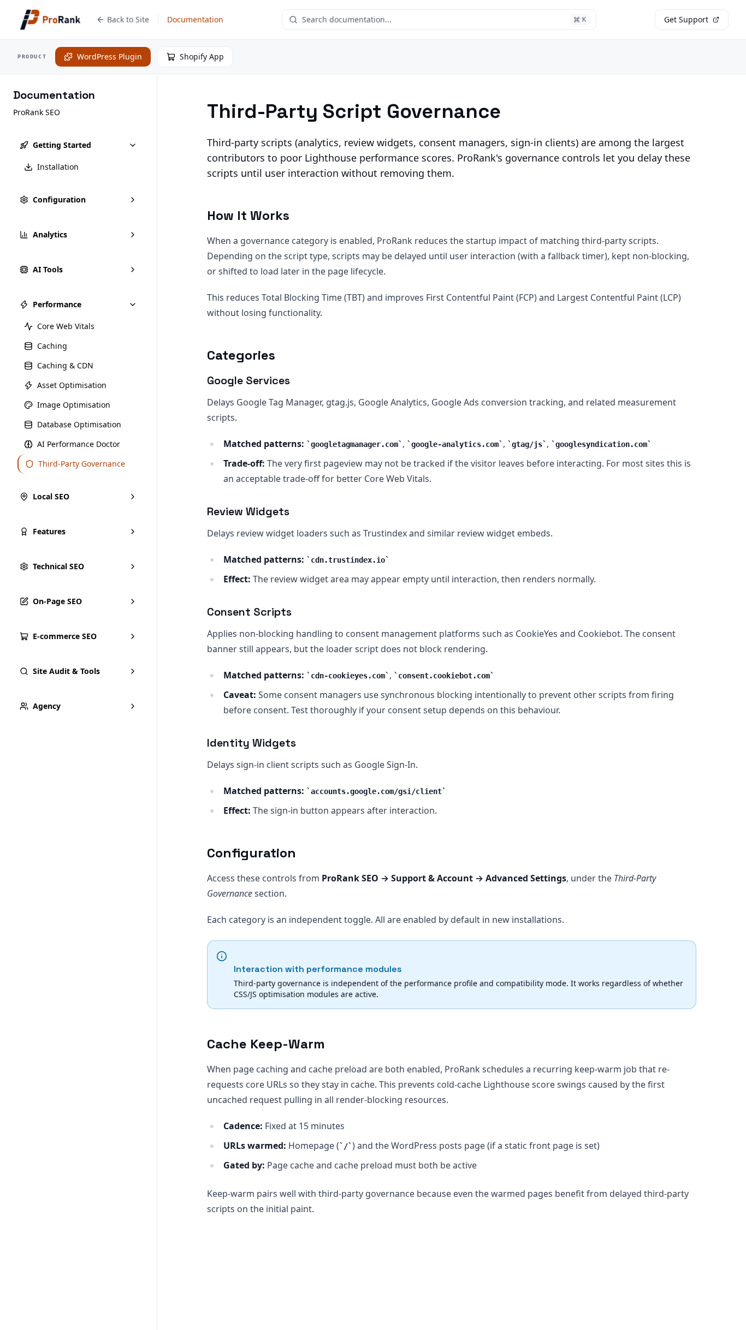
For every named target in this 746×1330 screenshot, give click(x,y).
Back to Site (128, 19)
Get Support (686, 19)
